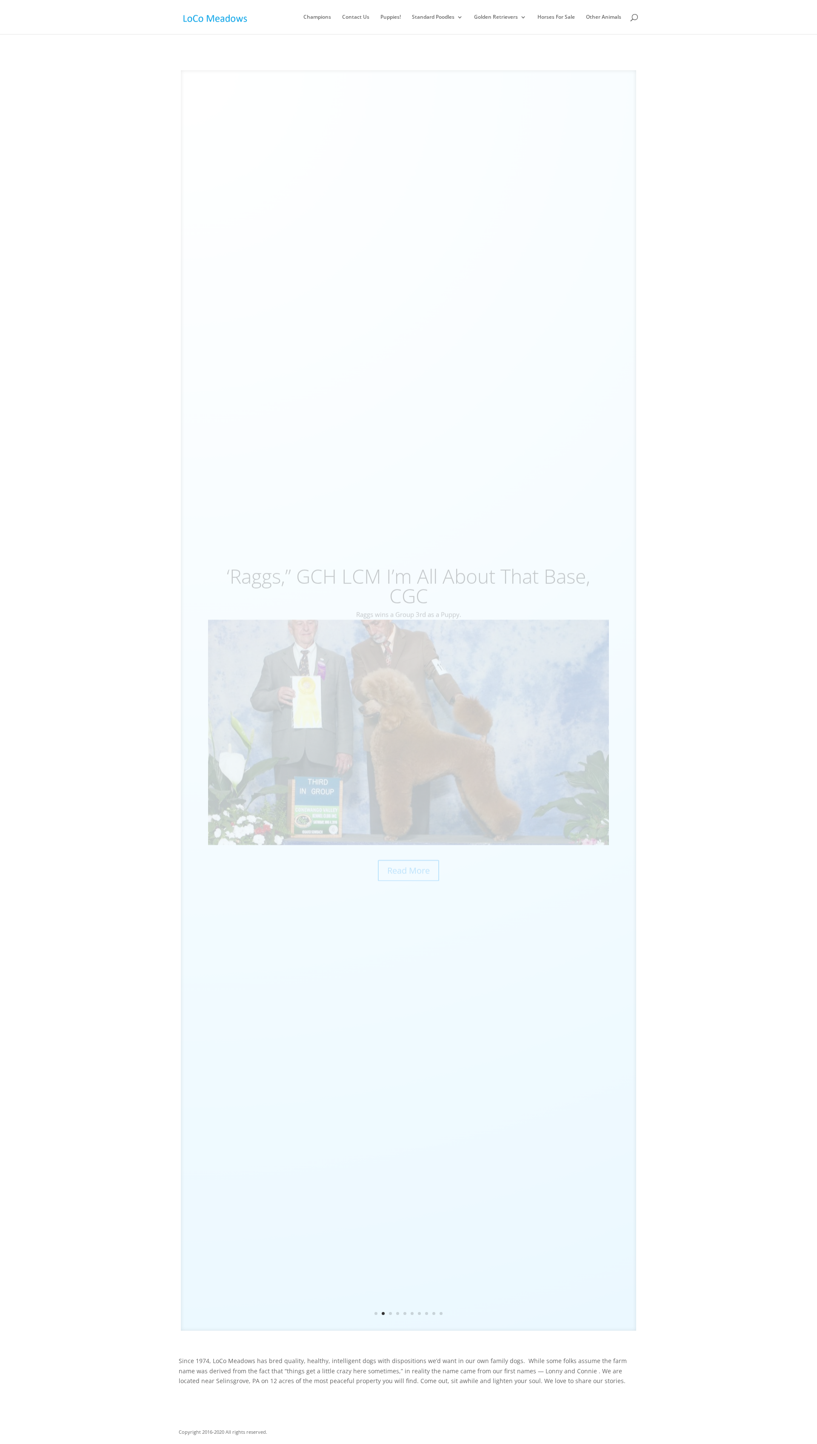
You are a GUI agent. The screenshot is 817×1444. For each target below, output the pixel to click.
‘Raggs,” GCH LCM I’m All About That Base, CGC (408, 563)
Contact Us (355, 17)
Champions (317, 17)
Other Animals (603, 17)
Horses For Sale (556, 17)
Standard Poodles (433, 17)
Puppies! (390, 17)
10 (441, 1313)
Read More (408, 847)
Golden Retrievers (496, 17)
